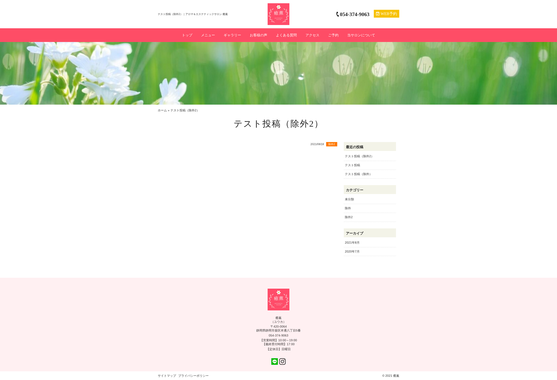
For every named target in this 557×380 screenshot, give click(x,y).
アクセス (312, 35)
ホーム (162, 110)
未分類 (349, 199)
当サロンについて (361, 35)
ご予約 (333, 35)
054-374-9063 (278, 335)
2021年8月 (352, 242)
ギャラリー (232, 35)
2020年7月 (352, 251)
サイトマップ (167, 375)
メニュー (208, 35)
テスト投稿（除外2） (359, 156)
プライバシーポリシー (193, 375)
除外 (348, 208)
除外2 (349, 217)
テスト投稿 (352, 165)
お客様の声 (258, 35)
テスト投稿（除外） (358, 174)
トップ (187, 35)
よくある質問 (286, 35)
